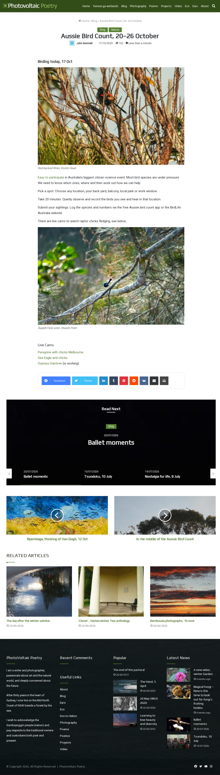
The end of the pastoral (129, 670)
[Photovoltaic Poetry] (30, 6)
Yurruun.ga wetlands (105, 6)
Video (178, 6)
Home (86, 6)
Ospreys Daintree (50, 363)
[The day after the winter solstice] (39, 591)
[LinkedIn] (103, 380)
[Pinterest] (123, 380)
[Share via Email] (154, 380)
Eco (187, 6)
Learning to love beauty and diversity (148, 720)
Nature (115, 29)
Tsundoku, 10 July (111, 442)
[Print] (164, 380)
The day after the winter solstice (28, 620)
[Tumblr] (113, 380)
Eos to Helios (68, 716)
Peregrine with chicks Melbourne (60, 352)
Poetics (65, 736)
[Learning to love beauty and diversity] (125, 720)
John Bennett (84, 43)
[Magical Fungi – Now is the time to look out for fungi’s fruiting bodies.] (178, 692)
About (205, 6)
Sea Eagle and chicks (52, 358)
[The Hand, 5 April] (125, 687)
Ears (195, 6)
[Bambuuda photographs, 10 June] (183, 591)
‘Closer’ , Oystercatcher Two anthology (104, 620)
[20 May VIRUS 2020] (125, 704)
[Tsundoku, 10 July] (178, 741)
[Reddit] (134, 380)
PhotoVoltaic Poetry (72, 766)
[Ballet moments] (178, 725)
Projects (166, 6)
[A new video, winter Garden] (178, 675)
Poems (153, 6)
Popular (119, 657)
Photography (138, 6)
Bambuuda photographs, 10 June (172, 620)
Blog (124, 6)
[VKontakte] (144, 380)
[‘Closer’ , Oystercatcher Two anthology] (111, 591)
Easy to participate (51, 177)
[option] (111, 442)
